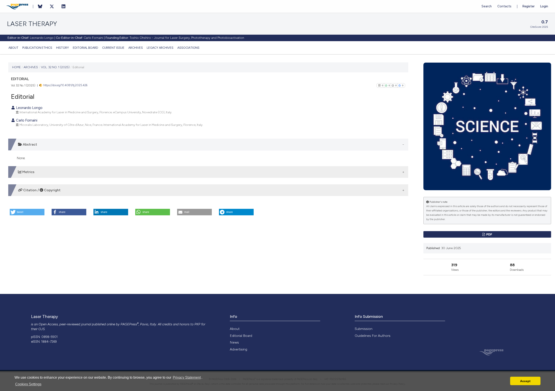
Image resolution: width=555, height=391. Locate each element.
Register (528, 6)
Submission (363, 329)
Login (544, 6)
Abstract (29, 144)
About (13, 47)
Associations (188, 47)
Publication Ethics (37, 47)
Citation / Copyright (41, 190)
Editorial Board (85, 47)
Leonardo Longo (28, 107)
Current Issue (113, 47)
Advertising (238, 349)
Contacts (504, 6)
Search (487, 6)
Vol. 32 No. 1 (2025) (55, 67)
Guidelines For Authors (372, 336)
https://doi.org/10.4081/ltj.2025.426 (65, 85)
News (234, 342)
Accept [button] (525, 381)
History (62, 47)
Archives (135, 47)
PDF (489, 234)
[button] (27, 212)
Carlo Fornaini (26, 120)
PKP (197, 324)
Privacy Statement (187, 377)
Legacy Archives (160, 47)
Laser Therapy (32, 23)
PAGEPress (129, 324)
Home (16, 67)
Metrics (27, 172)
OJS (41, 329)
